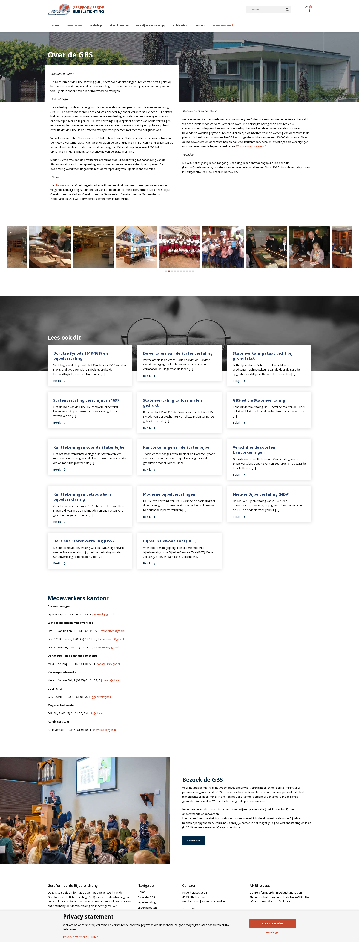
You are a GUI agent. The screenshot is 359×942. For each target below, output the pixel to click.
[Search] (287, 9)
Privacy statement (75, 936)
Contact (200, 25)
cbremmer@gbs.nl (112, 639)
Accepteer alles (272, 923)
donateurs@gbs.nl (108, 664)
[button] (166, 271)
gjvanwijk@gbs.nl (103, 614)
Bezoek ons (193, 840)
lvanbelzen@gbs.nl (113, 631)
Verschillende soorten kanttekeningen (254, 450)
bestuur (61, 185)
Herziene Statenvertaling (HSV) (83, 541)
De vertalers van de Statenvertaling (178, 353)
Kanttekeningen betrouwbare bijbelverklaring (82, 497)
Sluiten (94, 936)
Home (55, 25)
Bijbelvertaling (146, 902)
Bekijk (57, 381)
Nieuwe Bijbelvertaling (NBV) (261, 494)
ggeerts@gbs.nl (102, 697)
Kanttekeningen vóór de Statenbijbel (89, 447)
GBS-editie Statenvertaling (259, 400)
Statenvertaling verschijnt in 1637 (86, 400)
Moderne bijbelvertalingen (169, 494)
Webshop (96, 25)
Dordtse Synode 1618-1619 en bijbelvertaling (80, 356)
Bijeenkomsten (119, 25)
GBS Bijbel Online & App (150, 25)
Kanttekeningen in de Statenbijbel (177, 447)
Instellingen (272, 932)
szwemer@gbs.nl (107, 647)
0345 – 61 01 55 (200, 908)
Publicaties (180, 25)
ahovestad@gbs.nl (104, 730)
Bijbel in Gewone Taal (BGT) (170, 541)
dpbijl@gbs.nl (94, 713)
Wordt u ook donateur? (251, 146)
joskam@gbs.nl (110, 680)
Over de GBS (74, 25)
